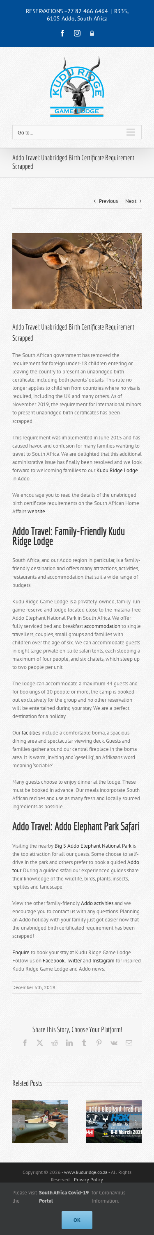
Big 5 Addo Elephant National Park (93, 845)
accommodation (102, 626)
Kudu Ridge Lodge (117, 470)
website (36, 511)
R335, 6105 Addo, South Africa (88, 14)
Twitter (74, 960)
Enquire (21, 952)
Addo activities (97, 903)
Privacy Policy (88, 1179)
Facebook (53, 960)
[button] (18, 1121)
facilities (31, 732)
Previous (108, 201)
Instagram (103, 960)
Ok (77, 1220)
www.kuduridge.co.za (86, 1172)
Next (130, 201)
